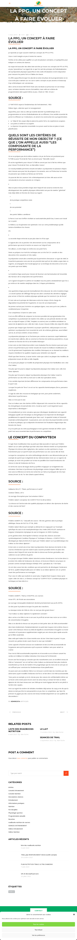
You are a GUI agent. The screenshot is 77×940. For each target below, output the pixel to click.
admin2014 (15, 701)
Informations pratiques (16, 803)
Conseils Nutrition (14, 794)
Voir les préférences (38, 935)
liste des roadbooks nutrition (20, 730)
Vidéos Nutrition (14, 832)
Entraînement (13, 800)
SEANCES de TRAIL (50, 737)
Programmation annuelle (16, 816)
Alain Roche (24, 734)
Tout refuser (38, 930)
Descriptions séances (15, 797)
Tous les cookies (38, 924)
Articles (24, 701)
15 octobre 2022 (46, 732)
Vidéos (11, 892)
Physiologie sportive (15, 813)
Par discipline (12, 810)
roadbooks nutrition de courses (19, 822)
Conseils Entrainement (16, 790)
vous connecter (22, 758)
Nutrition (11, 806)
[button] (74, 914)
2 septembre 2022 (46, 740)
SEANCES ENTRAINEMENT (17, 826)
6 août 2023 (12, 734)
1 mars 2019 (12, 35)
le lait (44, 729)
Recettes (11, 819)
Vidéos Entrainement (15, 829)
